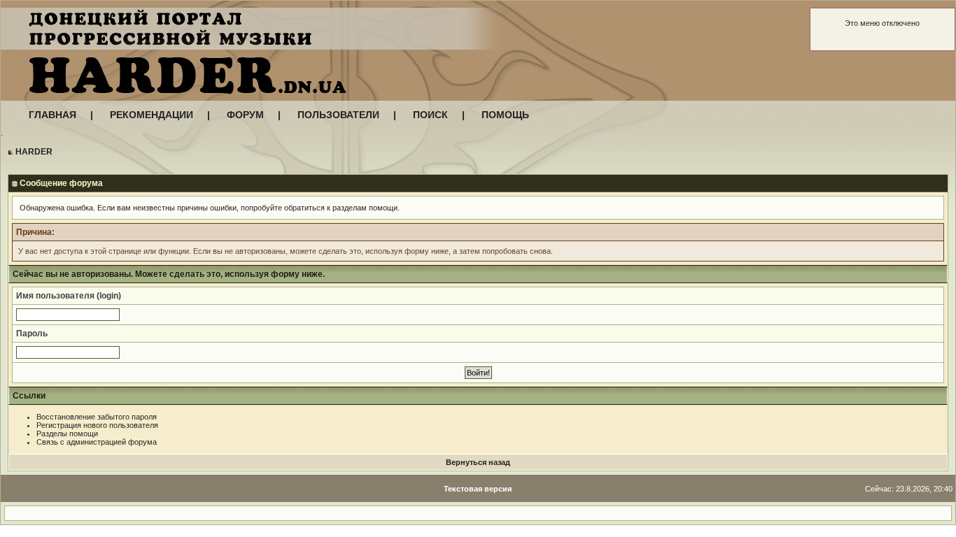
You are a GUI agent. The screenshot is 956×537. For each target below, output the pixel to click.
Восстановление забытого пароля (96, 417)
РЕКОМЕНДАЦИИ (151, 114)
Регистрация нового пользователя (97, 425)
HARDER (33, 152)
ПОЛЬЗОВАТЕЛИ (338, 114)
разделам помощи (365, 207)
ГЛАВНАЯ (52, 114)
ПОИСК (430, 114)
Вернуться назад (478, 462)
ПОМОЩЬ (505, 114)
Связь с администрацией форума (96, 442)
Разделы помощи (67, 433)
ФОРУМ (245, 114)
